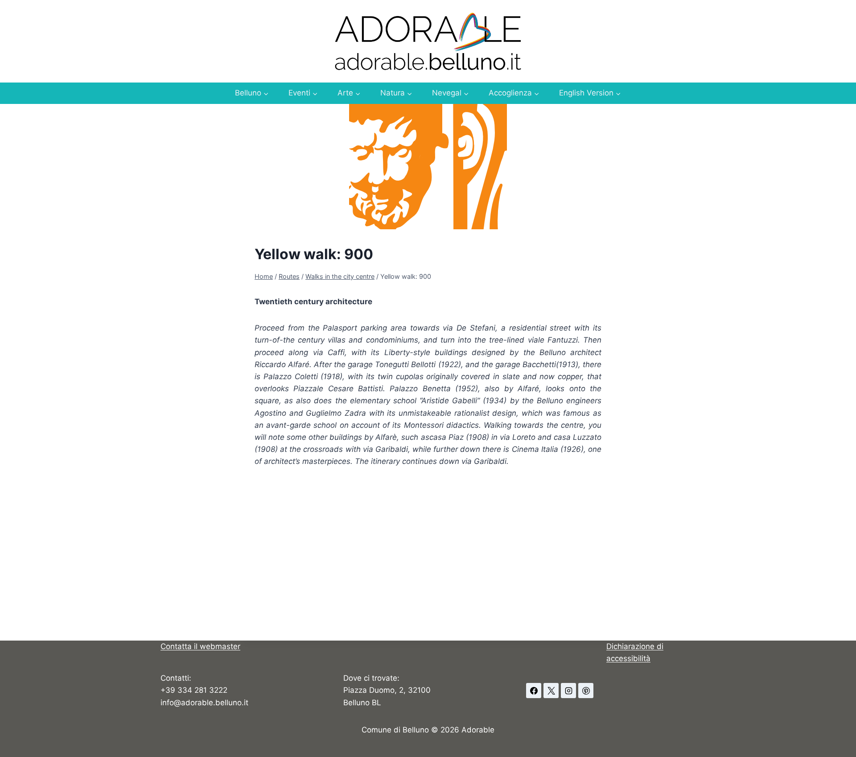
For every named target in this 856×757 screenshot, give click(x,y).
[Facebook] (533, 690)
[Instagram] (568, 690)
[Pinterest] (585, 690)
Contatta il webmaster (200, 646)
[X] (551, 690)
